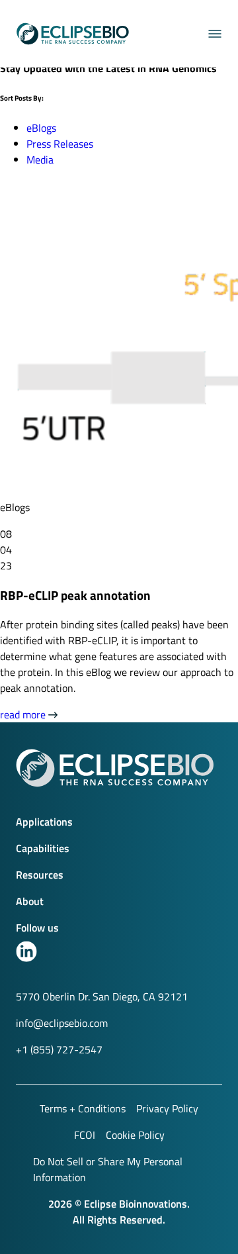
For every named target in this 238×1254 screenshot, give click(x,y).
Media (40, 160)
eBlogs (41, 128)
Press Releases (59, 144)
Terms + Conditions (83, 1108)
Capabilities (42, 848)
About (30, 901)
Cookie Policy (135, 1135)
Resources (39, 875)
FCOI (84, 1135)
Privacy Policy (167, 1108)
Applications (44, 822)
